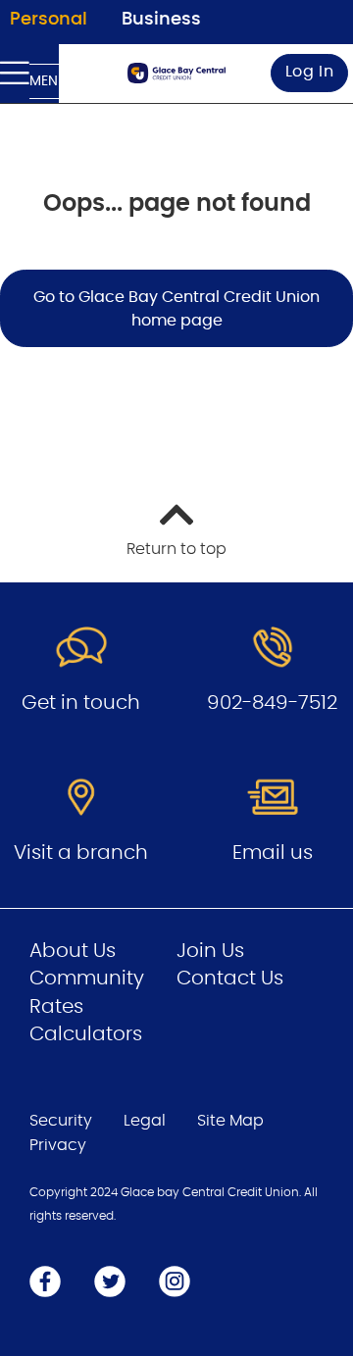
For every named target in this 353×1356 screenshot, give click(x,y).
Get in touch (81, 703)
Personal (48, 19)
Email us (272, 853)
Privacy (57, 1145)
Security (60, 1121)
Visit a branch (81, 853)
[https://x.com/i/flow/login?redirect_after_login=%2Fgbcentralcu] (110, 1280)
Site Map (230, 1121)
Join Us (210, 951)
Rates (56, 1007)
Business (161, 19)
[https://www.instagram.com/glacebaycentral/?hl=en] (174, 1280)
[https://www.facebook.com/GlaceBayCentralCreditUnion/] (45, 1280)
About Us (72, 951)
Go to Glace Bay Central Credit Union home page (176, 308)
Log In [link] (309, 71)
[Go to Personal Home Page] (176, 73)
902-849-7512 (272, 703)
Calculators (85, 1034)
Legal (145, 1121)
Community (86, 978)
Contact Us (229, 978)
